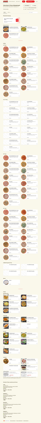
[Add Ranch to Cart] (19, 284)
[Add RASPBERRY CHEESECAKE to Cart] (19, 369)
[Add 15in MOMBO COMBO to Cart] (19, 191)
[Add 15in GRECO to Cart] (19, 178)
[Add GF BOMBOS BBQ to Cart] (19, 111)
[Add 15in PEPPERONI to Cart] (36, 159)
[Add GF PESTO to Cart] (36, 143)
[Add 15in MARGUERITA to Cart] (36, 178)
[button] (18, 1)
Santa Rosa (5, 402)
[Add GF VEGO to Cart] (19, 150)
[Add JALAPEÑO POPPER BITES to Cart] (19, 30)
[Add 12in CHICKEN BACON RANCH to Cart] (19, 63)
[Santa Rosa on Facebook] (3, 409)
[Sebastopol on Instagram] (4, 417)
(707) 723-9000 (5, 394)
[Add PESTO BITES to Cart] (19, 305)
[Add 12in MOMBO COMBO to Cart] (19, 83)
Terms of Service (12, 420)
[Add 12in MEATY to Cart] (36, 76)
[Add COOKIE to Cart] (19, 362)
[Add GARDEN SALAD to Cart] (19, 337)
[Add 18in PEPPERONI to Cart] (36, 213)
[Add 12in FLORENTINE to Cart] (36, 63)
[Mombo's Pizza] (5, 1)
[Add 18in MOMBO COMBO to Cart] (19, 246)
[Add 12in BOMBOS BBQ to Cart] (19, 57)
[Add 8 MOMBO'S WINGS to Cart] (19, 321)
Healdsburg (5, 393)
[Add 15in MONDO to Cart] (36, 191)
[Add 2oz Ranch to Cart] (36, 327)
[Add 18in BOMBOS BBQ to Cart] (19, 220)
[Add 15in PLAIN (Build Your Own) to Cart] (19, 159)
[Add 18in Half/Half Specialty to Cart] (36, 274)
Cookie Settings (25, 420)
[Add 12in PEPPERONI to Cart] (36, 50)
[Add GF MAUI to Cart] (19, 130)
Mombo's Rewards (12, 1)
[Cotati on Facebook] (3, 391)
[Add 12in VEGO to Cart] (19, 95)
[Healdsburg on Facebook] (3, 400)
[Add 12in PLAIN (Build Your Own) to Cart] (19, 50)
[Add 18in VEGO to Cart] (19, 259)
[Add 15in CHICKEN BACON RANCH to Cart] (19, 172)
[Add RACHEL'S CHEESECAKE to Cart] (36, 362)
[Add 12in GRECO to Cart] (19, 70)
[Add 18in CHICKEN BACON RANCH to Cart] (19, 226)
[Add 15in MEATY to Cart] (36, 185)
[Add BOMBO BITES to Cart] (19, 299)
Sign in (37, 1)
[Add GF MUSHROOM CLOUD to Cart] (19, 143)
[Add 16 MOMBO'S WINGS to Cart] (36, 321)
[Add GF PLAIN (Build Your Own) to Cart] (19, 105)
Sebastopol (5, 411)
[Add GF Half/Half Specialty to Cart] (36, 268)
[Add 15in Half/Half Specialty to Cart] (19, 274)
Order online (9, 389)
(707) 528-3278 (5, 403)
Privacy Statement (19, 420)
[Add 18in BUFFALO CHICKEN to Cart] (36, 220)
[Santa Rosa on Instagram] (4, 409)
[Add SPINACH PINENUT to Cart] (36, 343)
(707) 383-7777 (5, 385)
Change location (5, 9)
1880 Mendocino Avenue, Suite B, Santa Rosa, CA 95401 (12, 404)
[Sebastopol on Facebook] (3, 417)
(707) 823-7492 (5, 412)
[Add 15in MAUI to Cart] (19, 185)
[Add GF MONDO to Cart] (36, 137)
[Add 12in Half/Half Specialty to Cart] (19, 268)
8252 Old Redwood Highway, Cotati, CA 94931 (10, 386)
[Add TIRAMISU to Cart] (36, 369)
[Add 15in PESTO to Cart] (36, 198)
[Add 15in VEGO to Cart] (19, 204)
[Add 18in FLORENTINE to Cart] (36, 226)
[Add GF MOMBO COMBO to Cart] (19, 137)
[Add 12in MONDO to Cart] (36, 83)
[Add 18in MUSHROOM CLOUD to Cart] (19, 252)
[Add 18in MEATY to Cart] (36, 239)
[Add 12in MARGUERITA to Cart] (36, 70)
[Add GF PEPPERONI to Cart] (36, 105)
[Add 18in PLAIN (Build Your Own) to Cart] (19, 37)
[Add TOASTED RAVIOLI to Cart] (19, 327)
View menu (5, 389)
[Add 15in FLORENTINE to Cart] (36, 172)
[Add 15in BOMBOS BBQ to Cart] (19, 166)
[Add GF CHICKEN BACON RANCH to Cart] (19, 118)
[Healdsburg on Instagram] (4, 400)
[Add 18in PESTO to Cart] (36, 252)
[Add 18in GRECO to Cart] (19, 233)
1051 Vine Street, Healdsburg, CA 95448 (9, 395)
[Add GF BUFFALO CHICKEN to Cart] (36, 111)
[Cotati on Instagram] (4, 391)
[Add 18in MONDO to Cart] (36, 246)
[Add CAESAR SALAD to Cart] (36, 30)
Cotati (4, 384)
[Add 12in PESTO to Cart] (36, 89)
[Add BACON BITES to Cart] (36, 305)
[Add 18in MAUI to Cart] (19, 239)
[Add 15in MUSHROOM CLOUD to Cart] (19, 198)
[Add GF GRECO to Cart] (19, 124)
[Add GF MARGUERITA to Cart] (36, 124)
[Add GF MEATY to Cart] (36, 130)
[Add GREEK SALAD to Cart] (19, 343)
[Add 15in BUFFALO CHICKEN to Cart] (36, 166)
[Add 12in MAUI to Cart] (19, 76)
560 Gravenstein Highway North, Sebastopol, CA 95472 (12, 413)
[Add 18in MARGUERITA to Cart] (36, 233)
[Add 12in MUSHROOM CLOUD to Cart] (19, 89)
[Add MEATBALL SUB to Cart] (19, 352)
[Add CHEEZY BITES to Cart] (36, 299)
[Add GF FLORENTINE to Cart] (36, 118)
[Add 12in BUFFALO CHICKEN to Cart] (36, 57)
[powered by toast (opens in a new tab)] (6, 420)
